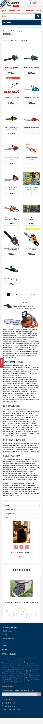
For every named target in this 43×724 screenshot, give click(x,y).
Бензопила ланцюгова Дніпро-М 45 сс (31, 188)
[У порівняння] (27, 547)
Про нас (4, 642)
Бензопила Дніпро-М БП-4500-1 (31, 158)
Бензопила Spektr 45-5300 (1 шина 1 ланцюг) (11, 249)
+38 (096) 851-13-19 (33, 11)
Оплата (4, 645)
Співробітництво (7, 631)
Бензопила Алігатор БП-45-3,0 (31, 98)
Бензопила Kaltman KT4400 (11, 97)
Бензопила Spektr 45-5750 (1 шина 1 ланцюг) (11, 279)
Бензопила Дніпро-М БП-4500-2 (11, 188)
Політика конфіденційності (10, 627)
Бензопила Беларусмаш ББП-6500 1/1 (31, 218)
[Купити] (16, 547)
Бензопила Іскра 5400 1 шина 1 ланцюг (31, 249)
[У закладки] (21, 547)
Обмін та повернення (8, 638)
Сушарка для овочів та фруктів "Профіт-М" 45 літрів (21, 602)
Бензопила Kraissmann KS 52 (31, 67)
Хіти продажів (9, 514)
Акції (6, 518)
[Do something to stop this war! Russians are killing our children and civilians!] (5, 5)
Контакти (4, 634)
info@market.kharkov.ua (11, 700)
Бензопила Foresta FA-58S (31, 127)
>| (34, 294)
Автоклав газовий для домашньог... (22, 552)
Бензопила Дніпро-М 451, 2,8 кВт (12, 158)
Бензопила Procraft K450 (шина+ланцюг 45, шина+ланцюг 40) (11, 128)
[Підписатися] (39, 694)
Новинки (7, 505)
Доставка (4, 649)
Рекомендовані (10, 509)
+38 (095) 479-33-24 (12, 11)
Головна (5, 31)
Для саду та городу (16, 31)
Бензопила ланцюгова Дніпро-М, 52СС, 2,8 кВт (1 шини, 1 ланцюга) (12, 218)
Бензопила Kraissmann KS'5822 (11, 67)
